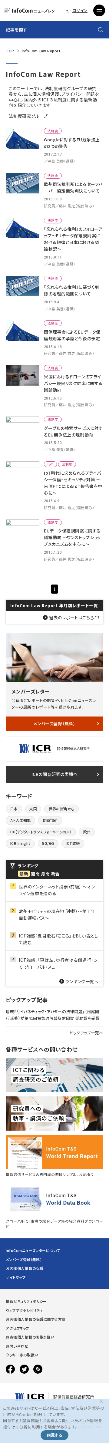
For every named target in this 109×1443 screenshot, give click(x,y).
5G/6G (48, 843)
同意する (54, 1435)
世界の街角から (61, 808)
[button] (99, 10)
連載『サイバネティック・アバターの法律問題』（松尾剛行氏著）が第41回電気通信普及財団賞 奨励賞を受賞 (52, 1015)
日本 (14, 808)
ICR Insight (20, 843)
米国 (33, 808)
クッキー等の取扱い (22, 1354)
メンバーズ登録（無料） (54, 723)
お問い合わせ (17, 1346)
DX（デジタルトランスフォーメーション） (41, 831)
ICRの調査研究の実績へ (54, 774)
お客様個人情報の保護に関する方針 (36, 1319)
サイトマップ (15, 1277)
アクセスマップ (17, 1328)
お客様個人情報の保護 (25, 1268)
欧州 (87, 831)
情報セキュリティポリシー (26, 1301)
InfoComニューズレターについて (33, 1250)
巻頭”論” (50, 820)
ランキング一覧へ (82, 981)
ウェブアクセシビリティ (24, 1310)
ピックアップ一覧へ (86, 1033)
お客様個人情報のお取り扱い (30, 1336)
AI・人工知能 (20, 820)
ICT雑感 (73, 843)
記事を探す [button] (16, 30)
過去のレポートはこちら (71, 617)
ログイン (80, 10)
